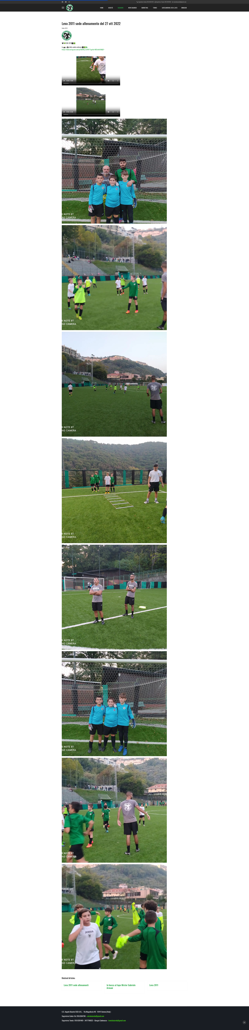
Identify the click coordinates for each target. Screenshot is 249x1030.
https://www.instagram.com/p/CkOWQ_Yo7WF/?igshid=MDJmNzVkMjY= (83, 49)
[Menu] (63, 8)
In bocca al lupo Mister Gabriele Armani (121, 986)
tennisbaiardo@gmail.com (117, 1020)
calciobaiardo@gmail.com (180, 2)
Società (110, 8)
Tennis (155, 8)
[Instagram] (69, 2)
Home (101, 8)
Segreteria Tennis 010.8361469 (163, 2)
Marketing (145, 8)
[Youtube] (66, 2)
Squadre (120, 8)
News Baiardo (132, 8)
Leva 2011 (153, 985)
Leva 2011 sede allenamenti (76, 985)
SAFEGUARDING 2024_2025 (169, 8)
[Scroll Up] (244, 1022)
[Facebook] (62, 2)
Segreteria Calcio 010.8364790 (146, 2)
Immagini (184, 8)
